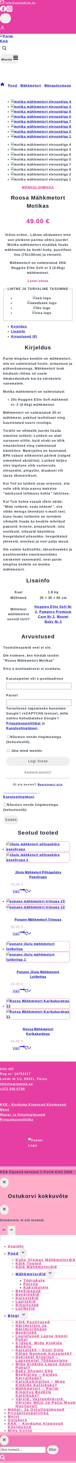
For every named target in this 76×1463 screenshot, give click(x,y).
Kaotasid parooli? (38, 772)
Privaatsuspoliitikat (23, 723)
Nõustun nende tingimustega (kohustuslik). (33, 739)
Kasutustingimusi (21, 728)
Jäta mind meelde (26, 750)
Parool (12, 695)
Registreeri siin (50, 784)
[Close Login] (4, 1183)
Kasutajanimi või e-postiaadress (34, 678)
